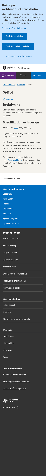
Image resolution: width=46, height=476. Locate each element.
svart (16, 128)
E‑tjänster (9, 75)
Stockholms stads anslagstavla (16, 319)
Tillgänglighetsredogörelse (14, 374)
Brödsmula (7, 194)
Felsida (6, 204)
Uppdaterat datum (11, 224)
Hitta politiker (8, 343)
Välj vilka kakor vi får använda (19, 56)
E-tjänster (7, 312)
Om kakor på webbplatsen (13, 28)
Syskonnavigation (11, 219)
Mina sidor (7, 350)
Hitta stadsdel (9, 305)
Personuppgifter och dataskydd (16, 381)
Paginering (8, 209)
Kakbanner (8, 199)
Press (5, 357)
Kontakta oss (8, 336)
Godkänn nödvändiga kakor (18, 46)
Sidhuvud (7, 214)
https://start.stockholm (12, 160)
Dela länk (9, 99)
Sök (24, 75)
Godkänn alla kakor (14, 36)
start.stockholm (9, 407)
